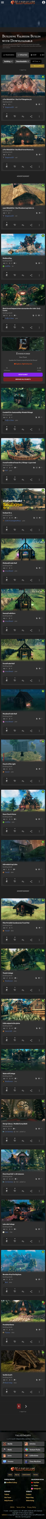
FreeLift (7, 872)
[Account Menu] (43, 2)
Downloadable (21, 61)
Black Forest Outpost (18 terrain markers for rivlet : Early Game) (21, 309)
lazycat (7, 772)
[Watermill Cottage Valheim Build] (23, 1060)
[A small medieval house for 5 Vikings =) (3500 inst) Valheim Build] (23, 449)
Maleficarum (9, 981)
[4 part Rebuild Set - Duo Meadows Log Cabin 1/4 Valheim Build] (23, 195)
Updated (23, 55)
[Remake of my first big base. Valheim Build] (23, 1261)
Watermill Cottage (9, 1073)
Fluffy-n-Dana (9, 318)
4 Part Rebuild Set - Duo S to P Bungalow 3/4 (17, 99)
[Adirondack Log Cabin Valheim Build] (23, 851)
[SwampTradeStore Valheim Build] (23, 600)
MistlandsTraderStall (10, 563)
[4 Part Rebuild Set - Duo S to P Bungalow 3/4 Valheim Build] (23, 86)
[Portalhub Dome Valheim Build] (23, 1311)
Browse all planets (23, 379)
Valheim (4, 1515)
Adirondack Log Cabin (10, 864)
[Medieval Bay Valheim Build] (23, 245)
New (34, 55)
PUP (6, 470)
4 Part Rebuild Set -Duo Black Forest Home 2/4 (18, 149)
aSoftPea (7, 266)
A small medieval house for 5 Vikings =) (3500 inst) (19, 462)
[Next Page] (26, 1406)
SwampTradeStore (9, 613)
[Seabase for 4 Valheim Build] (23, 499)
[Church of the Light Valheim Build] (23, 750)
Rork (6, 1282)
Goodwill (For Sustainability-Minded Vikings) (18, 412)
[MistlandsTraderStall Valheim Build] (23, 550)
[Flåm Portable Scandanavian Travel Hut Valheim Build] (23, 909)
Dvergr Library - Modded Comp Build (15, 1124)
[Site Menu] (2, 2)
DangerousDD (9, 107)
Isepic (6, 1232)
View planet (23, 374)
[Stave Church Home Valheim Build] (23, 801)
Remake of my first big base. (12, 1274)
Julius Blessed (9, 571)
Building (7, 61)
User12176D (8, 1031)
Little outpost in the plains (11, 1023)
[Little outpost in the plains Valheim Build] (23, 1010)
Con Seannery (9, 1131)
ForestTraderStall (9, 663)
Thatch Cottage (8, 973)
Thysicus (7, 1332)
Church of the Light (9, 764)
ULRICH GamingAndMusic (13, 521)
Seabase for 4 (7, 513)
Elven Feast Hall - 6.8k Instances (13, 1174)
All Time (35, 61)
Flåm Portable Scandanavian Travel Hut (16, 923)
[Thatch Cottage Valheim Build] (23, 960)
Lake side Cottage (9, 1224)
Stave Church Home (9, 814)
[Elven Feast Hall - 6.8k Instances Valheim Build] (23, 1160)
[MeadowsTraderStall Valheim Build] (23, 700)
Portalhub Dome (8, 1325)
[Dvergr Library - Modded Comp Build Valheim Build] (23, 1110)
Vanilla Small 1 (7, 1375)
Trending (9, 55)
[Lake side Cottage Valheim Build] (23, 1211)
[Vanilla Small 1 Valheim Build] (23, 1361)
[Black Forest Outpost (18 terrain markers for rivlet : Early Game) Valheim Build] (23, 295)
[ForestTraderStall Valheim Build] (23, 650)
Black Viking (8, 1383)
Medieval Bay (7, 258)
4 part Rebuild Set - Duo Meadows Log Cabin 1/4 (18, 208)
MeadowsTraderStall (10, 714)
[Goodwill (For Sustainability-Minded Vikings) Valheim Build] (23, 399)
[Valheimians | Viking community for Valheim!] (23, 2)
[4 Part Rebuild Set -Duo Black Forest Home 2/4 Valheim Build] (23, 136)
